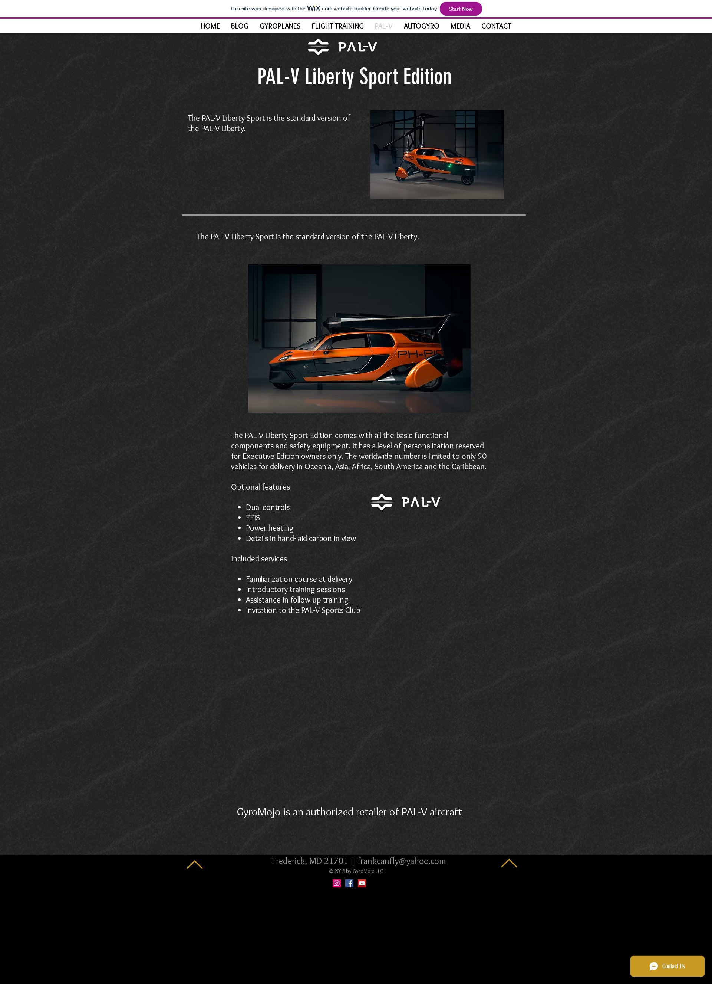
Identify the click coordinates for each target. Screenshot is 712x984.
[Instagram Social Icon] (337, 883)
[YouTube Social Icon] (362, 883)
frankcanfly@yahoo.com (401, 860)
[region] (437, 154)
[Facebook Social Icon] (349, 883)
